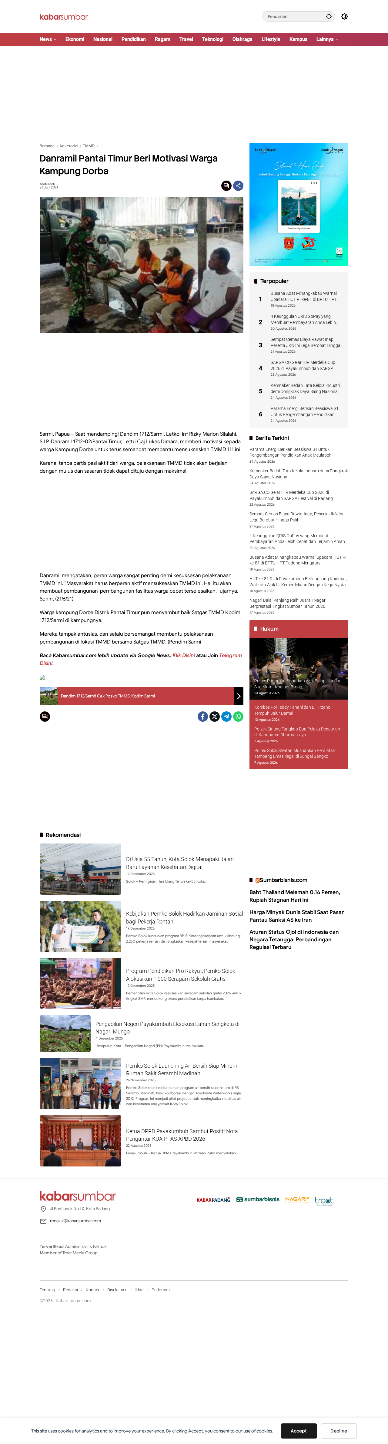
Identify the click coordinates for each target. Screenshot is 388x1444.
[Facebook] (203, 716)
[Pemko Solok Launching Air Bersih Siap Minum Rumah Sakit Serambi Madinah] (80, 1083)
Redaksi (70, 1289)
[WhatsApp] (238, 716)
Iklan (139, 1289)
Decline (338, 1431)
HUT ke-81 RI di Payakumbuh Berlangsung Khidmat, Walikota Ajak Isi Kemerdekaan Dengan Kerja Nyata (298, 581)
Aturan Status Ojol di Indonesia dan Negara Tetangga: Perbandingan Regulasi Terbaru (294, 939)
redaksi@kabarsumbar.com (75, 1220)
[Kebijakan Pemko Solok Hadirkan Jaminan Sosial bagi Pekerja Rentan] (80, 926)
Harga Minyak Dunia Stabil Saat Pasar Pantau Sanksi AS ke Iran (296, 916)
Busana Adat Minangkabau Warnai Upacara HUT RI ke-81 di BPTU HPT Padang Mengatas (304, 296)
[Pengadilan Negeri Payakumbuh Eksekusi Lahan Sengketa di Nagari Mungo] (65, 1033)
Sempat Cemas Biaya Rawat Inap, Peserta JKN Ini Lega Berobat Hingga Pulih (305, 342)
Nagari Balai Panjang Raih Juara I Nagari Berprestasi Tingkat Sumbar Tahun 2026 (287, 603)
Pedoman (161, 1289)
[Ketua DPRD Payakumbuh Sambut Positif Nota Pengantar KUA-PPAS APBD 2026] (80, 1140)
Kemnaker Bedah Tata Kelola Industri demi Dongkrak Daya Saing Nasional (305, 388)
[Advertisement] (194, 94)
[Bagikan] (238, 186)
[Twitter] (214, 716)
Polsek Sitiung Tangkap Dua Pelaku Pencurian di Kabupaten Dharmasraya (297, 732)
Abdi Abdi (47, 184)
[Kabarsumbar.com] (64, 16)
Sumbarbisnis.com (283, 880)
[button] (329, 16)
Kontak (92, 1289)
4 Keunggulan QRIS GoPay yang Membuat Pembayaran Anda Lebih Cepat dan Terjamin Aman (303, 319)
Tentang (47, 1289)
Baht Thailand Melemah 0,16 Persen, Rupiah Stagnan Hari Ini (294, 896)
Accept (299, 1431)
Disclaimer (117, 1289)
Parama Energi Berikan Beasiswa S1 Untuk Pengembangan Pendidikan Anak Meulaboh (305, 412)
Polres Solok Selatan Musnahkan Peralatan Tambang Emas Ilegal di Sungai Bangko (294, 753)
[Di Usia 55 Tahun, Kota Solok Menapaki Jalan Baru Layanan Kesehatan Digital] (80, 869)
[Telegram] (226, 716)
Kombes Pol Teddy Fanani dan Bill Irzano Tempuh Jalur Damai (292, 710)
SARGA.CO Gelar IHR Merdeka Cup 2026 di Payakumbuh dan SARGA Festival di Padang (303, 365)
